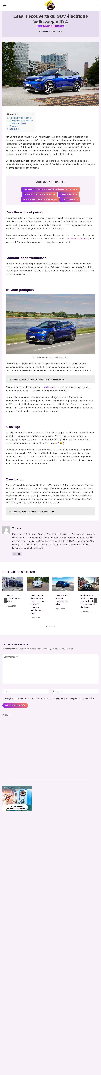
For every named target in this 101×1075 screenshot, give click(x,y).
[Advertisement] (17, 746)
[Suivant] (95, 600)
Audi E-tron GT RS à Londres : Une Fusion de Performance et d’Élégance (88, 601)
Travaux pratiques (18, 123)
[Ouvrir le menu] (4, 6)
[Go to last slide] (5, 600)
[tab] (46, 626)
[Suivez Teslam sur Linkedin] (19, 554)
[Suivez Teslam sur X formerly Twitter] (14, 554)
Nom (6, 691)
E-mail (57, 691)
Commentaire (10, 657)
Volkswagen (50, 387)
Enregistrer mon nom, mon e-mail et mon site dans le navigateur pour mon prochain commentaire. (49, 698)
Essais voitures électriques (50, 26)
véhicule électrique (79, 238)
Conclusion (15, 129)
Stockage (14, 126)
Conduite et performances (21, 121)
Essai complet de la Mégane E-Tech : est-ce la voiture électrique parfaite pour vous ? (37, 604)
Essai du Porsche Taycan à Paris (13, 598)
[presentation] (12, 584)
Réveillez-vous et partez (20, 118)
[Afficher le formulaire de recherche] (97, 5)
